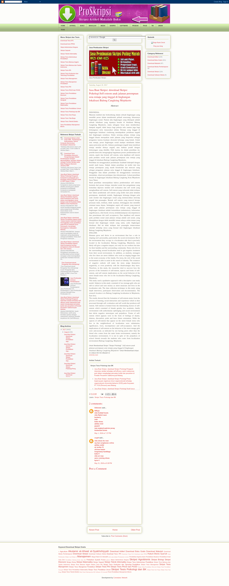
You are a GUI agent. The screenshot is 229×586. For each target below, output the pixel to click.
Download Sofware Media (156, 75)
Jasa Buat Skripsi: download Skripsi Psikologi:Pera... (70, 376)
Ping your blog (158, 46)
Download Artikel (153, 57)
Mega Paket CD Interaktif (100, 557)
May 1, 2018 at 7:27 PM (102, 433)
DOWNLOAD (93, 355)
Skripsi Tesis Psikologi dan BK (105, 397)
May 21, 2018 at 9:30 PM (103, 463)
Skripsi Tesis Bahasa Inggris (69, 62)
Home (115, 530)
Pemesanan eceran (123, 557)
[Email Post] (102, 394)
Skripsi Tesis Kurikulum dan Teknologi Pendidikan (69, 74)
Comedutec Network (120, 578)
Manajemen (84, 556)
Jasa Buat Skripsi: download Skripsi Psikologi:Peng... (70, 367)
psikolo (108, 560)
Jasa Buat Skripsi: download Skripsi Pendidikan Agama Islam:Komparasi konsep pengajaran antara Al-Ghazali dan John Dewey (70, 245)
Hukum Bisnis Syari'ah (157, 554)
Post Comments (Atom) (119, 536)
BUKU (82, 26)
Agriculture (63, 551)
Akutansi (73, 551)
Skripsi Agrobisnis (140, 559)
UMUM (160, 26)
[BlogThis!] (108, 394)
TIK (152, 26)
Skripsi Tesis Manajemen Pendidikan (82, 567)
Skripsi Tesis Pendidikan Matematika (76, 569)
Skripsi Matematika (84, 562)
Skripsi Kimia (71, 562)
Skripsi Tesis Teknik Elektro (69, 121)
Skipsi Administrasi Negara (69, 47)
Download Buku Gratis (155, 60)
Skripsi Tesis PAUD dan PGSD (70, 90)
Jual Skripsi (72, 557)
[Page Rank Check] (158, 42)
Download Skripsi (153, 71)
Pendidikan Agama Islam (137, 557)
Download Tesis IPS (66, 40)
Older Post (135, 530)
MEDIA (103, 26)
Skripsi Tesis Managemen (68, 78)
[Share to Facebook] (113, 394)
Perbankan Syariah (93, 560)
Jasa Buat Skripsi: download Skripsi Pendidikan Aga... (70, 338)
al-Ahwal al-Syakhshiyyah (94, 551)
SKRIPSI (112, 26)
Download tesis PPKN (67, 44)
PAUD (145, 26)
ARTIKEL (73, 26)
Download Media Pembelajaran (158, 67)
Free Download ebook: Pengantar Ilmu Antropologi (70, 263)
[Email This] (106, 394)
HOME (63, 26)
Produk (103, 560)
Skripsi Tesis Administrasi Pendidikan (140, 562)
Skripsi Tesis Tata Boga (67, 118)
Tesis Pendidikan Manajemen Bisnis (119, 572)
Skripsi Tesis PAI (65, 87)
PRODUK (135, 26)
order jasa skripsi (112, 557)
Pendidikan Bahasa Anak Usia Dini (75, 560)
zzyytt (96, 438)
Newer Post (94, 530)
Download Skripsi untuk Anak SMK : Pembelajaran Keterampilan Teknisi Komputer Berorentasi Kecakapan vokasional (70, 141)
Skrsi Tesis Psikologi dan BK (87, 572)
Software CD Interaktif (102, 572)
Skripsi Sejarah (65, 50)
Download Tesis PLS (128, 554)
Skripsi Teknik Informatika (68, 54)
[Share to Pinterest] (115, 394)
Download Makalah (154, 63)
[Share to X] (111, 394)
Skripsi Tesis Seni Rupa (68, 115)
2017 (64, 329)
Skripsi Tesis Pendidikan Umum (70, 108)
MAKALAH (92, 26)
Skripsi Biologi (157, 560)
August (66, 332)
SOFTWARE (124, 26)
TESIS (63, 29)
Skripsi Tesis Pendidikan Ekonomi (147, 567)
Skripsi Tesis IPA (65, 70)
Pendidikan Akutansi (152, 557)
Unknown (97, 408)
